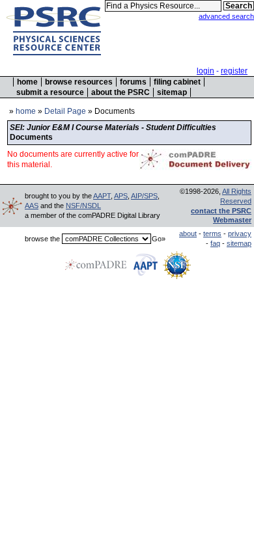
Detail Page (65, 111)
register (234, 71)
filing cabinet (177, 82)
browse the (42, 239)
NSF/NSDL (83, 205)
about (188, 233)
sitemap (172, 92)
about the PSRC (120, 92)
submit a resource (50, 92)
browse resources (79, 82)
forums (133, 82)
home (27, 82)
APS (121, 196)
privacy (239, 233)
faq (215, 243)
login (205, 71)
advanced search (226, 16)
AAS (31, 205)
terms (212, 233)
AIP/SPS (144, 196)
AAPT (102, 196)
